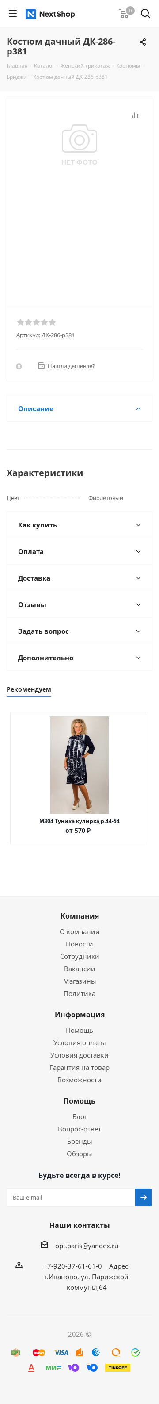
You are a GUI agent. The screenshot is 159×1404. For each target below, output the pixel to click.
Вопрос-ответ (79, 1128)
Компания (80, 916)
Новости (79, 943)
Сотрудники (79, 956)
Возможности (79, 1079)
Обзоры (79, 1153)
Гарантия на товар (79, 1067)
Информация (80, 1014)
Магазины (79, 981)
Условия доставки (79, 1054)
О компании (80, 931)
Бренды (79, 1141)
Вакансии (79, 968)
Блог (79, 1116)
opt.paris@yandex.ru (86, 1245)
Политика (79, 993)
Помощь (79, 1030)
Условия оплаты (79, 1042)
